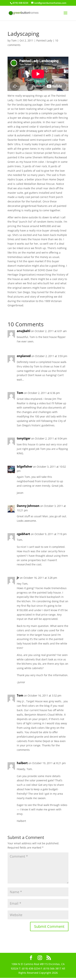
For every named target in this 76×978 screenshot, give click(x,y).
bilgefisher (24, 466)
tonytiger (23, 438)
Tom (14, 40)
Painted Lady (44, 40)
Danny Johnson (28, 506)
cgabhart (23, 534)
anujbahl (23, 331)
